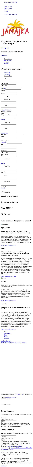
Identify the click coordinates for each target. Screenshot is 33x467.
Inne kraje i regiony (6, 341)
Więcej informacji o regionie (8, 245)
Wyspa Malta (7, 333)
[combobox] (8, 93)
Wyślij (2, 421)
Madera (6, 336)
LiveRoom (3, 465)
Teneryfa (6, 338)
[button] (13, 89)
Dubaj (5, 335)
